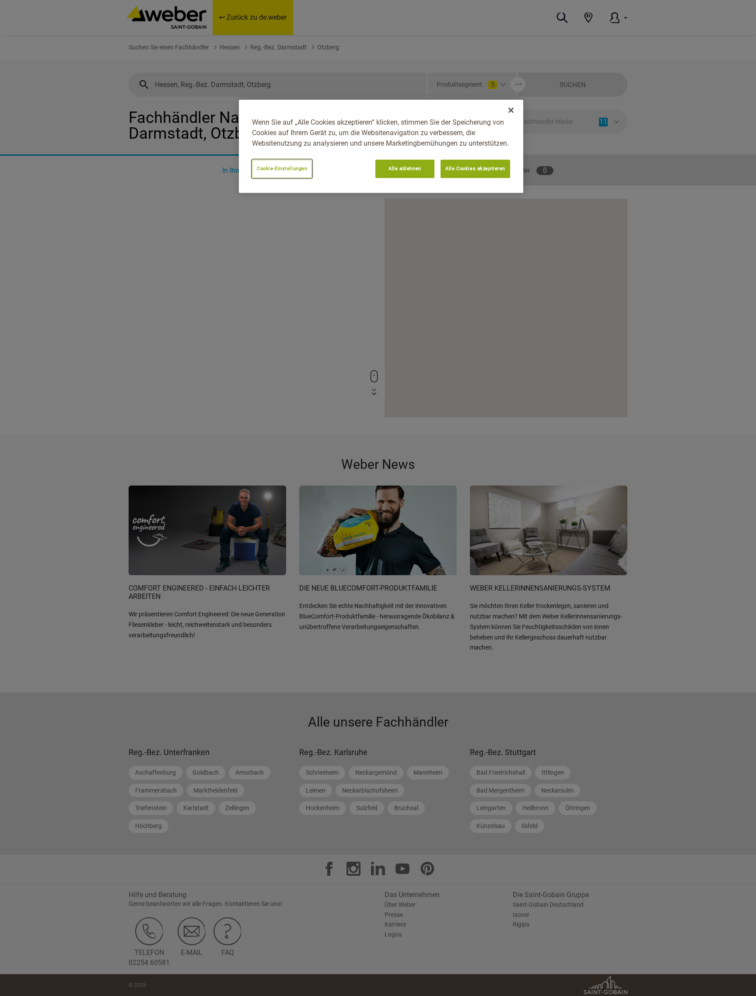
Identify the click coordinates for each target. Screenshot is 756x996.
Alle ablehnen (404, 168)
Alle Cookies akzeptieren (475, 168)
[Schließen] (511, 110)
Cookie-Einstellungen (282, 168)
